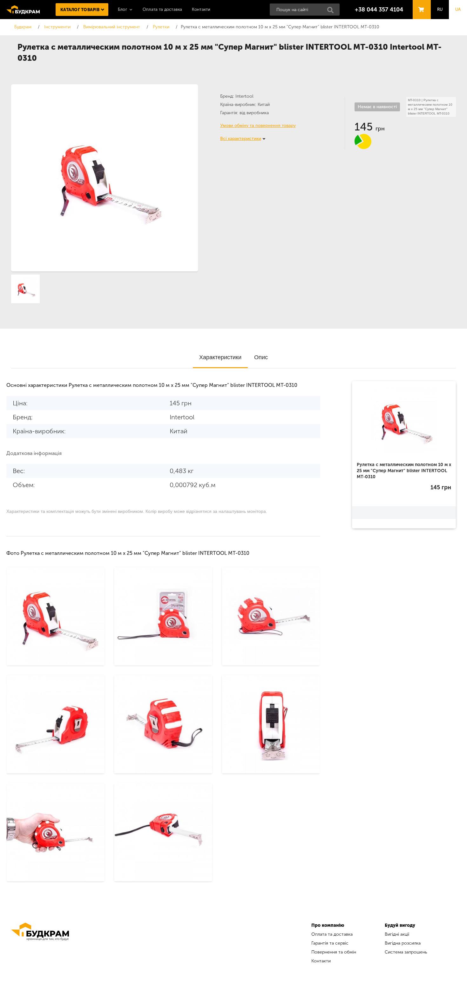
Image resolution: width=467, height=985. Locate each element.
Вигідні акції (397, 934)
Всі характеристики (240, 138)
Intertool (244, 96)
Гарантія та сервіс (330, 943)
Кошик (420, 4)
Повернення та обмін (333, 952)
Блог (122, 9)
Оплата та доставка (162, 9)
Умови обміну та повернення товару (258, 125)
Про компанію (327, 925)
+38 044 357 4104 (379, 9)
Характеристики (220, 357)
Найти (332, 12)
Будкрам (23, 9)
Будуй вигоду (400, 925)
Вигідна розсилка (403, 943)
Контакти (201, 9)
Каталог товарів (79, 9)
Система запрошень (406, 952)
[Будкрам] (40, 944)
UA (458, 9)
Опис (261, 357)
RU (440, 9)
